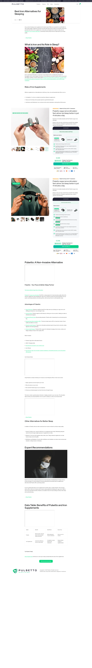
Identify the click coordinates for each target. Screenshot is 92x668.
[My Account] (77, 4)
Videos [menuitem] (51, 4)
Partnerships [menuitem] (56, 4)
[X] (19, 20)
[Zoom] (48, 109)
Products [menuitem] (38, 4)
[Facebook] (18, 20)
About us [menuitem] (44, 4)
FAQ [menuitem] (48, 4)
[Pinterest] (21, 20)
